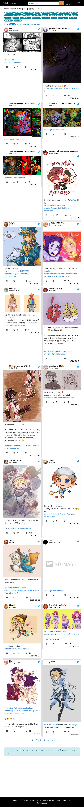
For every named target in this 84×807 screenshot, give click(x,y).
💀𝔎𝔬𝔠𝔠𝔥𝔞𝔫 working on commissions (22, 103)
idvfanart (67, 15)
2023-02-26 (74, 646)
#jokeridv (61, 274)
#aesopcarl (48, 398)
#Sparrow (61, 205)
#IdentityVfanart (59, 514)
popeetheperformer (56, 15)
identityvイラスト (30, 15)
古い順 (19, 24)
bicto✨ (12, 605)
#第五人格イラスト (12, 528)
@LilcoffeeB (13, 368)
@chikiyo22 (52, 462)
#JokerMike (23, 711)
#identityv (20, 62)
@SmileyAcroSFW (15, 663)
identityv (18, 12)
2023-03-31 (75, 361)
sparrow (54, 12)
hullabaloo (9, 12)
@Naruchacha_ (54, 153)
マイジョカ (73, 18)
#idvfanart (66, 276)
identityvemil (36, 18)
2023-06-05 (35, 283)
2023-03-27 (74, 405)
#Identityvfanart (20, 446)
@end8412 (52, 290)
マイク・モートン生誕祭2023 (14, 15)
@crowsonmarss (14, 290)
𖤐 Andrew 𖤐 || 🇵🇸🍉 (56, 366)
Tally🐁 (12, 223)
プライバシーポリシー (29, 800)
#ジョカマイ (20, 713)
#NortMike (48, 211)
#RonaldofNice (50, 205)
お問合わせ (66, 800)
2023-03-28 (35, 455)
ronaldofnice (46, 12)
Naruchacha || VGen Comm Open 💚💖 (63, 151)
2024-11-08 (75, 98)
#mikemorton (10, 62)
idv (39, 15)
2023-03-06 (35, 600)
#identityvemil (10, 448)
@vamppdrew (53, 368)
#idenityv (52, 351)
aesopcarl (46, 18)
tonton (37, 12)
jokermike (15, 18)
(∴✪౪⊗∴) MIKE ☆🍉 (56, 223)
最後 (53, 740)
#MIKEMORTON (50, 725)
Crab (50, 541)
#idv (45, 351)
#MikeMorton (59, 88)
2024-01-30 (35, 146)
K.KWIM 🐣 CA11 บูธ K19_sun (59, 28)
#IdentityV (48, 129)
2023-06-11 (75, 218)
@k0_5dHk (12, 105)
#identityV (18, 587)
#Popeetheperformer (52, 276)
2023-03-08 (74, 524)
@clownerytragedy (55, 225)
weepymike (8, 20)
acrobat (53, 18)
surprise (52, 661)
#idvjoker (69, 351)
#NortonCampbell (51, 208)
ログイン (50, 750)
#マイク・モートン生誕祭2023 (16, 271)
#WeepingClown (11, 711)
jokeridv (44, 15)
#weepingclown (11, 590)
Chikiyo (51, 460)
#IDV (46, 274)
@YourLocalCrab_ (54, 542)
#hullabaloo (9, 60)
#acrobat (71, 514)
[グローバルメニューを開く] (78, 3)
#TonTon (72, 200)
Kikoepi (12, 661)
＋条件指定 (67, 4)
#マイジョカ (35, 590)
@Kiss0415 (13, 462)
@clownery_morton (55, 607)
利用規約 (15, 800)
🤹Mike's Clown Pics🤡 (57, 605)
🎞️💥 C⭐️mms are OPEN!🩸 (20, 366)
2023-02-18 (75, 734)
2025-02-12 (35, 69)
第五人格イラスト (28, 12)
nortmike (74, 12)
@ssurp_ (51, 663)
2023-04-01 (35, 332)
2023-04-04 (74, 283)
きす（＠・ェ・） (15, 460)
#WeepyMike (34, 711)
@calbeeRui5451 (14, 30)
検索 (61, 3)
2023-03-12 (35, 535)
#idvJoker (29, 708)
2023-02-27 (35, 656)
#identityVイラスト (12, 274)
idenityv (74, 15)
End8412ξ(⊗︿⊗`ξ (55, 288)
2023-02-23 (35, 734)
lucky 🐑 (12, 288)
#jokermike (60, 354)
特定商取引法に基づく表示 (50, 800)
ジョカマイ (18, 20)
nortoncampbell (64, 12)
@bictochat (13, 607)
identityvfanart (25, 18)
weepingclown (63, 18)
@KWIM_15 (52, 30)
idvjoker (7, 18)
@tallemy (12, 225)
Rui (10, 28)
